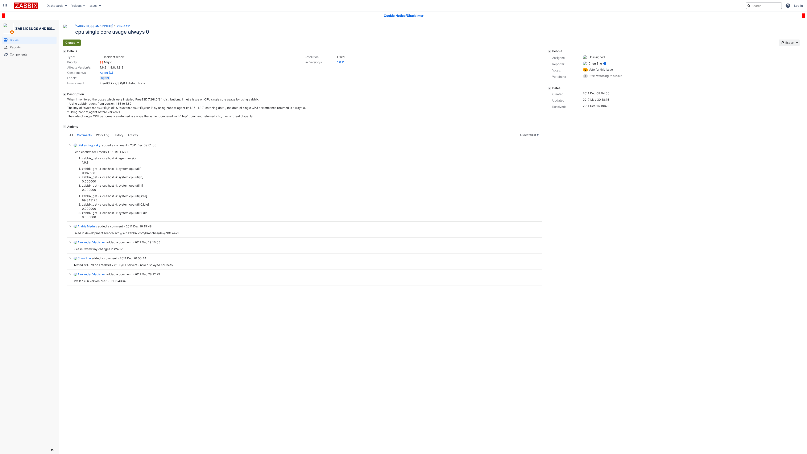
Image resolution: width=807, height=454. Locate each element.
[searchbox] (764, 6)
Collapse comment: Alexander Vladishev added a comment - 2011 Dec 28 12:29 (70, 274)
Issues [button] (93, 5)
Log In (798, 5)
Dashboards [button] (55, 5)
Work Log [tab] (102, 135)
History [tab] (118, 135)
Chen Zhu (84, 258)
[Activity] (64, 126)
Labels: (72, 78)
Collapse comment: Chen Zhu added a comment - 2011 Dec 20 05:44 (70, 258)
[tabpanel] (304, 211)
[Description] (64, 94)
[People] (549, 51)
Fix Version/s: (314, 62)
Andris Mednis (87, 226)
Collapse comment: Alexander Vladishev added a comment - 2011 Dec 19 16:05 (70, 242)
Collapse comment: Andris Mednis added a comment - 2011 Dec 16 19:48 (70, 226)
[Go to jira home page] (26, 5)
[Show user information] (605, 63)
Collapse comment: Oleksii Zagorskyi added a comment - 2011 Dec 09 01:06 (70, 145)
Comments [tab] (84, 135)
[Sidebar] (52, 450)
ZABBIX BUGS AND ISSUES (94, 26)
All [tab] (71, 135)
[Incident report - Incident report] (101, 57)
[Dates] (549, 88)
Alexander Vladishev (91, 242)
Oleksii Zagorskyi (89, 145)
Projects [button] (76, 5)
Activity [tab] (133, 135)
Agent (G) (106, 72)
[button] (5, 5)
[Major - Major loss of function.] (101, 62)
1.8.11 (341, 62)
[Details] (64, 51)
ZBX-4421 (124, 26)
